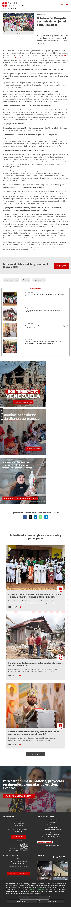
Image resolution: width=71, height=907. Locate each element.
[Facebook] (25, 517)
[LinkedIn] (35, 517)
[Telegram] (46, 517)
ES (1, 422)
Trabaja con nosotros (52, 834)
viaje (64, 55)
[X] (30, 517)
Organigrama (52, 832)
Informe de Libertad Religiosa (18, 861)
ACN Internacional (45, 842)
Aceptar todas (52, 901)
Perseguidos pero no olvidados (18, 866)
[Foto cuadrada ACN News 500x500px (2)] (23, 361)
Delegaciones (18, 841)
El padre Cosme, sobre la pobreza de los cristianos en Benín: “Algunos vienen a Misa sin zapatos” (44, 295)
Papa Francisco (38, 280)
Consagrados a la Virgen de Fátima (52, 837)
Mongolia (18, 58)
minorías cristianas (11, 280)
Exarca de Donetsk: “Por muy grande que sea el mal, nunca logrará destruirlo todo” (46, 326)
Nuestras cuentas (52, 825)
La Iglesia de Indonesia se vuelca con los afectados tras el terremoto (43, 310)
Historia (52, 822)
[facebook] (54, 857)
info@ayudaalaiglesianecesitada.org (18, 829)
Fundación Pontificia (52, 820)
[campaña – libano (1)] (23, 410)
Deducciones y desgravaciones (52, 829)
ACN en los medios (18, 863)
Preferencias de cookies (34, 897)
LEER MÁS (12, 607)
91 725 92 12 (18, 831)
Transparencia (52, 827)
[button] (61, 4)
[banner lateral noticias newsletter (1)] (23, 458)
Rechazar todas (22, 901)
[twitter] (57, 857)
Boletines (18, 859)
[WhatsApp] (41, 517)
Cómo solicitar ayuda (52, 845)
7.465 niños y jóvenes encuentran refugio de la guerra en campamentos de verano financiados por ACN (43, 342)
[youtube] (64, 857)
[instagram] (60, 857)
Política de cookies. (37, 889)
